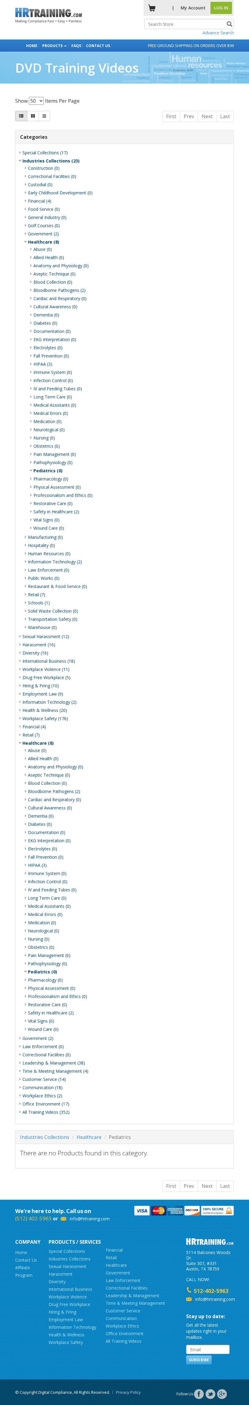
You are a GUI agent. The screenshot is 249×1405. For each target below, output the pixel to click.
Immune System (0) (52, 372)
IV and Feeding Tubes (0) (57, 388)
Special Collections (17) (45, 153)
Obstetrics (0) (46, 446)
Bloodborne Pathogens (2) (59, 290)
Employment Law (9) (42, 694)
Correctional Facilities (127, 1288)
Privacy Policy (128, 1392)
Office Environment (125, 1333)
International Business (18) (48, 661)
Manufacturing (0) (45, 537)
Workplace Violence (68, 1297)
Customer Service (123, 1311)
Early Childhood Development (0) (60, 193)
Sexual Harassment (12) (45, 636)
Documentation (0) (52, 331)
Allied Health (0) (48, 257)
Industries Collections (44, 1137)
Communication (121, 1318)
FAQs (76, 45)
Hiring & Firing (62, 1312)
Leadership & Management (132, 1295)
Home (31, 45)
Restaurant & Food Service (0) (57, 586)
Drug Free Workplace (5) (46, 677)
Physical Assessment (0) (57, 487)
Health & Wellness (66, 1335)
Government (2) (43, 234)
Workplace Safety (66, 1342)
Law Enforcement (123, 1280)
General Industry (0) (47, 217)
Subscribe (199, 1359)
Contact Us (98, 45)
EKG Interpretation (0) (54, 339)
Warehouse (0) (42, 627)
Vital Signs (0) (46, 520)
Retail (111, 1257)
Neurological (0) (49, 429)
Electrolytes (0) (48, 347)
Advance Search (218, 33)
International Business (70, 1289)
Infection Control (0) (53, 380)
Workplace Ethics (122, 1326)
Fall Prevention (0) (51, 356)
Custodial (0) (40, 184)
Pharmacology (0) (50, 479)
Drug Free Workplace (69, 1304)
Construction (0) (44, 168)
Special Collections (67, 1251)
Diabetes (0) (45, 323)
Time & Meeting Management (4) (55, 1071)
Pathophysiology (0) (53, 462)
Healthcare (89, 1137)
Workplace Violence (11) (46, 669)
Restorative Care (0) (53, 503)
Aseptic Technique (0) (54, 274)
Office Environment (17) (45, 1104)
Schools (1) (39, 603)
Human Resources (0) (49, 553)
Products (52, 45)
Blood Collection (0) (52, 282)
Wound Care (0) (48, 528)
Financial (114, 1250)
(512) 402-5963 (33, 1218)
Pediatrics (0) (48, 470)
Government (118, 1273)
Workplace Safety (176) (45, 718)
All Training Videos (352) (46, 1112)
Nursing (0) (44, 438)
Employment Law (66, 1319)
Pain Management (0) (54, 454)
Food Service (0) (44, 209)
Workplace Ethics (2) (42, 1096)
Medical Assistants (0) (54, 405)
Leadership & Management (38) (53, 1063)
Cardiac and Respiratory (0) (60, 298)
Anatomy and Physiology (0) (61, 265)
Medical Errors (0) (50, 413)
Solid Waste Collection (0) (53, 611)
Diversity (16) (35, 653)
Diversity (57, 1281)
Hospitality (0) (41, 545)
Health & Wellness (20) (44, 710)
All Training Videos (124, 1341)
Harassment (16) (38, 645)
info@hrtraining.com (90, 1219)
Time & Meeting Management (135, 1303)
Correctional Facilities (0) (52, 176)
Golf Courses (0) (44, 225)
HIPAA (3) (42, 364)
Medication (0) (47, 421)
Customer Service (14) (44, 1079)
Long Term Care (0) (52, 397)
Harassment (61, 1274)
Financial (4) (39, 201)
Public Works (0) (44, 578)
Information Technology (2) (55, 562)
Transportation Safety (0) (52, 619)
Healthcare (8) (43, 242)
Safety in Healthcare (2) (56, 511)
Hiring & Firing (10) (40, 686)
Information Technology (72, 1327)
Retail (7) (36, 594)
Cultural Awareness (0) (55, 306)
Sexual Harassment (68, 1266)
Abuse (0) (42, 249)
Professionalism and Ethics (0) (63, 495)
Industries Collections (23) (51, 161)
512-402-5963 (211, 1290)
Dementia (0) (46, 315)
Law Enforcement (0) (48, 570)
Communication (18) (42, 1087)
